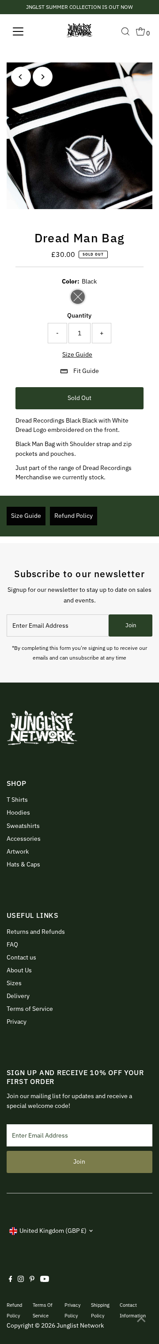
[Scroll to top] (141, 1319)
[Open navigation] (24, 31)
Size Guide (77, 355)
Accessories (24, 839)
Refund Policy (73, 516)
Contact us (21, 957)
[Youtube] (44, 1279)
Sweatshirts (23, 826)
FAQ (12, 944)
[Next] (43, 77)
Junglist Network (80, 1325)
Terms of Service (30, 1009)
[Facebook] (11, 1279)
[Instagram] (20, 1279)
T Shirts (17, 800)
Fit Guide (86, 371)
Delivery (18, 996)
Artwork (18, 851)
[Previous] (21, 77)
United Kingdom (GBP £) (53, 1231)
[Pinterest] (32, 1279)
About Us (19, 970)
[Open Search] (125, 31)
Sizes (14, 983)
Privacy (16, 1021)
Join (130, 625)
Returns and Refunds (36, 932)
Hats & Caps (23, 864)
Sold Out (79, 398)
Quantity (79, 315)
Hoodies (18, 812)
